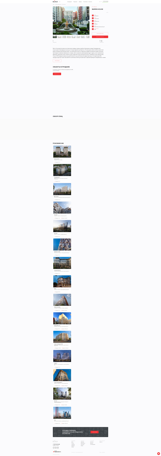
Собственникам (92, 444)
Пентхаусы (82, 444)
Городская (75, 1)
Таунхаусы (73, 444)
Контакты (90, 1)
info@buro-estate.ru (56, 445)
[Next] (89, 20)
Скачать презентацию (100, 33)
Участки (72, 443)
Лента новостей (102, 440)
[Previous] (53, 20)
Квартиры (73, 445)
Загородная (69, 1)
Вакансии (91, 443)
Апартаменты (83, 443)
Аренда (72, 446)
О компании (85, 1)
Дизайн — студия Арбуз (102, 452)
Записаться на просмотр (100, 36)
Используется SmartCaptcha (56, 454)
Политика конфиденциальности (79, 452)
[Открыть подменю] (59, 1)
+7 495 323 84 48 (56, 444)
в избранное (95, 6)
